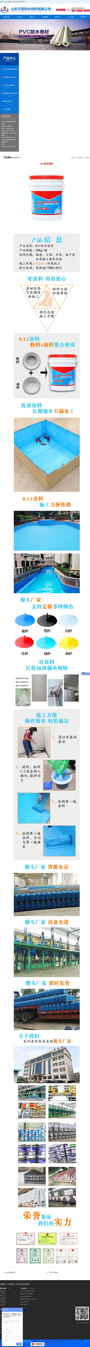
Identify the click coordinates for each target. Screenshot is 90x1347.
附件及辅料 (7, 109)
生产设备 (71, 17)
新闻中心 (58, 17)
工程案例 (45, 17)
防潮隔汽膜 (11, 1272)
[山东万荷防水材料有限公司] (25, 12)
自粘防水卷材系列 (9, 85)
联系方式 (83, 17)
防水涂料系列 (8, 101)
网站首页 (6, 17)
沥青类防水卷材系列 (10, 77)
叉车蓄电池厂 (11, 1284)
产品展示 (87, 157)
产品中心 (32, 17)
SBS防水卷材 (20, 1284)
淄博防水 (27, 1284)
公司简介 (19, 17)
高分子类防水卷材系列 (11, 69)
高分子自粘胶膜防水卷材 (77, 1341)
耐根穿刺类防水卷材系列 (11, 97)
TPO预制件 (55, 1272)
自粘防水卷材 (64, 1341)
